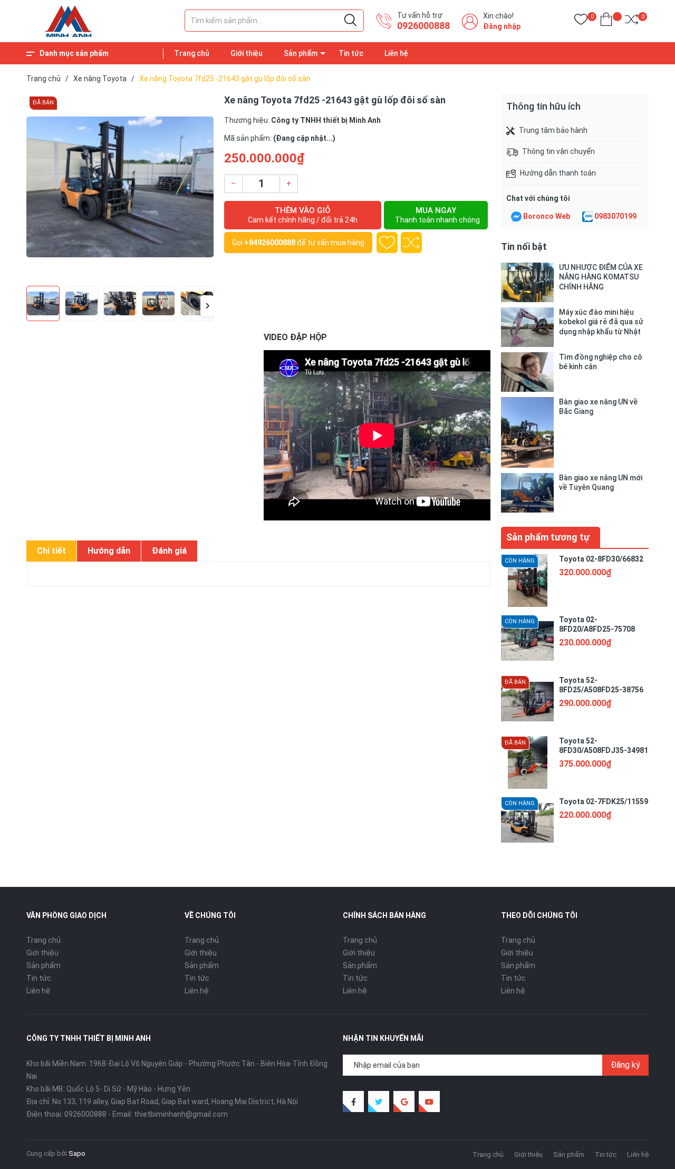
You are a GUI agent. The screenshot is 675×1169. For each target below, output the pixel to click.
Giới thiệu (246, 53)
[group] (120, 187)
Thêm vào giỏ (303, 215)
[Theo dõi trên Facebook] (353, 1101)
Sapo (77, 1153)
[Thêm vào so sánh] (411, 242)
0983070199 (615, 216)
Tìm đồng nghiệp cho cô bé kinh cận (600, 362)
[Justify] (350, 20)
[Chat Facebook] (516, 216)
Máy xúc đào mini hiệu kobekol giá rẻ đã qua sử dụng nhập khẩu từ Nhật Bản (601, 322)
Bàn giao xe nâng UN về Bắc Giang (598, 407)
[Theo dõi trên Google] (403, 1101)
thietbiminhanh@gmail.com (181, 1114)
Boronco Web (546, 216)
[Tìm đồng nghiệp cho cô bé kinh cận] (527, 372)
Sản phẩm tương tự (548, 537)
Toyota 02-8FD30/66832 (601, 559)
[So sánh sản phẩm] (631, 21)
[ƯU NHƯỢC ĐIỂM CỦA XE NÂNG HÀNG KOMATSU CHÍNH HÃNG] (527, 282)
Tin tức (351, 53)
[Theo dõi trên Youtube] (429, 1101)
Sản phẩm (300, 53)
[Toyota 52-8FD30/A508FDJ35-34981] (527, 762)
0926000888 (423, 25)
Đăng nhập (501, 26)
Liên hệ (396, 53)
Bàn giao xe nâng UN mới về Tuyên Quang (600, 482)
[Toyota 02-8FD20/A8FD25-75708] (527, 641)
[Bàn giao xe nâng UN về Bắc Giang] (527, 432)
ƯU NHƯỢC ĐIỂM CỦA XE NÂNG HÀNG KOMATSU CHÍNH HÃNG (601, 277)
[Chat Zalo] (587, 216)
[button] (207, 305)
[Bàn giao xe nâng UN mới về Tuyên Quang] (527, 493)
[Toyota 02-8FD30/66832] (527, 580)
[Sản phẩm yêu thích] (580, 21)
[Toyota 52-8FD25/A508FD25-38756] (527, 701)
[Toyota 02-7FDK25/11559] (527, 823)
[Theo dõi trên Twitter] (378, 1101)
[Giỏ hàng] (606, 21)
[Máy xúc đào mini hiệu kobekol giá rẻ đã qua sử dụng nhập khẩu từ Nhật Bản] (527, 327)
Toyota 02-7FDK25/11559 (603, 801)
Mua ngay (437, 215)
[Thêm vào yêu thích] (387, 242)
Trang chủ (191, 53)
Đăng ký (625, 1065)
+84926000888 (269, 242)
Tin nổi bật (524, 246)
